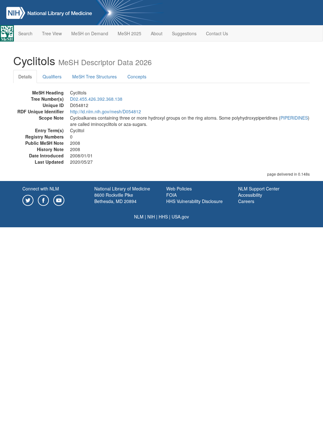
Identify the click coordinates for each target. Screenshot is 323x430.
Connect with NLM (40, 188)
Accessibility (250, 195)
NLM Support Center (258, 188)
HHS (163, 216)
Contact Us (217, 33)
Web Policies (179, 188)
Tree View (52, 33)
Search (25, 33)
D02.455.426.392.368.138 (96, 99)
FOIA (171, 195)
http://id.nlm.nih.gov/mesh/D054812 (105, 111)
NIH (151, 216)
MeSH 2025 (129, 33)
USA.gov (180, 216)
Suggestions (184, 33)
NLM (139, 216)
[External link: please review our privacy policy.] (27, 199)
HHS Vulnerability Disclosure (194, 201)
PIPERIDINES (294, 118)
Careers (246, 201)
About (156, 33)
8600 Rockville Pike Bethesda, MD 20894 (115, 198)
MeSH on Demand (89, 33)
